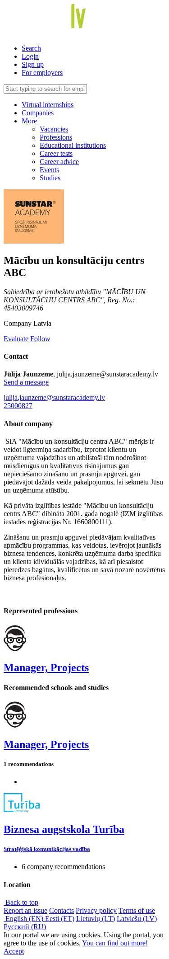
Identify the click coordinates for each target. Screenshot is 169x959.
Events (49, 170)
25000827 (18, 405)
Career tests (56, 153)
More (30, 121)
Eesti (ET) (59, 918)
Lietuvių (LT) (95, 918)
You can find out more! (115, 943)
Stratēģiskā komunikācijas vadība (47, 849)
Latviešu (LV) (137, 918)
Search (31, 48)
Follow (40, 339)
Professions (56, 137)
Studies (50, 178)
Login (30, 56)
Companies (38, 113)
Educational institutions (73, 145)
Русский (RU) (25, 927)
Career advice (59, 161)
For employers (42, 72)
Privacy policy (96, 910)
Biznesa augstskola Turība (64, 829)
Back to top (21, 902)
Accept (14, 951)
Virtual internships (47, 104)
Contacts (61, 910)
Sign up (33, 64)
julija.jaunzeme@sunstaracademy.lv (54, 397)
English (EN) (24, 918)
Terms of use (137, 910)
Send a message (26, 382)
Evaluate (16, 339)
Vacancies (54, 129)
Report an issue (25, 910)
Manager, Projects (46, 667)
